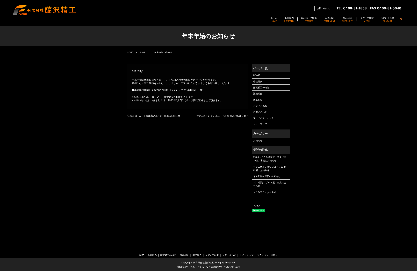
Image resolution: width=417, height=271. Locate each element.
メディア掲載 (367, 19)
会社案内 (289, 19)
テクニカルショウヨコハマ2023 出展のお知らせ (221, 115)
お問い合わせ (387, 19)
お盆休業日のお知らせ (264, 192)
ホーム (273, 19)
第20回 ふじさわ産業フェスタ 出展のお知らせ (154, 115)
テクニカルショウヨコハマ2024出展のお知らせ (269, 168)
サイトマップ (260, 123)
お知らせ (144, 52)
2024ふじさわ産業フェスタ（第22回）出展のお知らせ (269, 159)
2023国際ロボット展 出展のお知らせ (269, 184)
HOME (130, 52)
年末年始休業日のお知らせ (267, 176)
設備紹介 (329, 19)
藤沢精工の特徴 (309, 19)
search (401, 19)
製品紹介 (347, 19)
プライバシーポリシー (264, 117)
